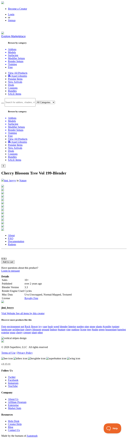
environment (13, 326)
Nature (22, 180)
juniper (115, 326)
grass (12, 332)
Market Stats (14, 408)
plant (34, 332)
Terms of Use (8, 352)
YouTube (13, 386)
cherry (19, 332)
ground (45, 329)
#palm (95, 329)
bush (50, 326)
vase (44, 326)
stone (92, 326)
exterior (5, 332)
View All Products (17, 73)
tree (89, 329)
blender (64, 326)
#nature (62, 329)
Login (11, 14)
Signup (12, 20)
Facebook (13, 380)
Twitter (12, 377)
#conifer (107, 326)
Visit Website (8, 313)
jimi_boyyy (10, 180)
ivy (40, 326)
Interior (72, 326)
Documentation (16, 241)
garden (80, 326)
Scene (83, 329)
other (40, 332)
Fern (3, 326)
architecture (18, 329)
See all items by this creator (30, 313)
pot (22, 326)
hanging (121, 329)
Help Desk (13, 421)
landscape (6, 329)
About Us (13, 399)
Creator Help (15, 424)
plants (99, 326)
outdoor (75, 329)
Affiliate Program (17, 402)
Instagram (13, 383)
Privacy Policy (25, 352)
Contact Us (14, 430)
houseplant (111, 329)
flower (34, 326)
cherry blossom (33, 329)
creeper (27, 332)
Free (10, 67)
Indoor (53, 329)
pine (86, 326)
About (11, 235)
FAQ (10, 238)
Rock (27, 326)
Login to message (10, 270)
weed (56, 326)
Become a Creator (17, 8)
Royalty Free (31, 298)
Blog (10, 427)
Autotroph (32, 435)
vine (68, 329)
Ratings (12, 244)
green (102, 329)
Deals (11, 84)
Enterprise (13, 405)
